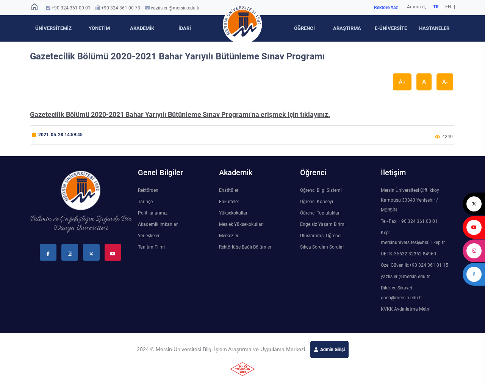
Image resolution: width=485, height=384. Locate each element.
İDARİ (184, 28)
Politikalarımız (152, 213)
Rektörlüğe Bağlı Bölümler (245, 247)
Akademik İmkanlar (158, 224)
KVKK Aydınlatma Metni (405, 309)
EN (448, 6)
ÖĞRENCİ (304, 28)
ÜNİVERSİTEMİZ (53, 28)
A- (444, 82)
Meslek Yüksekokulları (241, 224)
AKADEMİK (142, 28)
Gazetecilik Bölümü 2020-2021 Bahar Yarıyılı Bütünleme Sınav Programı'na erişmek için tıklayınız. (180, 114)
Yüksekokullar (233, 213)
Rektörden (148, 190)
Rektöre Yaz (386, 7)
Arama (417, 7)
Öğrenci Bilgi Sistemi (321, 190)
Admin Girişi (332, 349)
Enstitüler (228, 190)
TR (436, 6)
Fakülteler (229, 201)
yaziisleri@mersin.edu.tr (175, 8)
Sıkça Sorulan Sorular (322, 247)
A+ (402, 82)
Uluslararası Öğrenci (320, 235)
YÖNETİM (99, 28)
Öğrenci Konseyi (316, 201)
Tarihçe (145, 201)
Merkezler (228, 235)
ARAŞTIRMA (347, 28)
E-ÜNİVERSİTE (391, 28)
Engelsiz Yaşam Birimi (323, 224)
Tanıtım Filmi (151, 247)
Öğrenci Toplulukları (320, 213)
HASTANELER (434, 28)
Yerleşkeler (149, 235)
